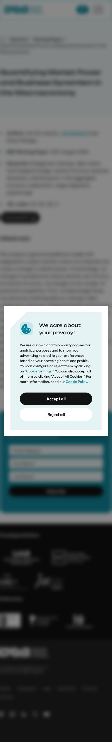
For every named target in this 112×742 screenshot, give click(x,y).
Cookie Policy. (77, 381)
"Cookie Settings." (39, 371)
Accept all (56, 398)
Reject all (56, 414)
